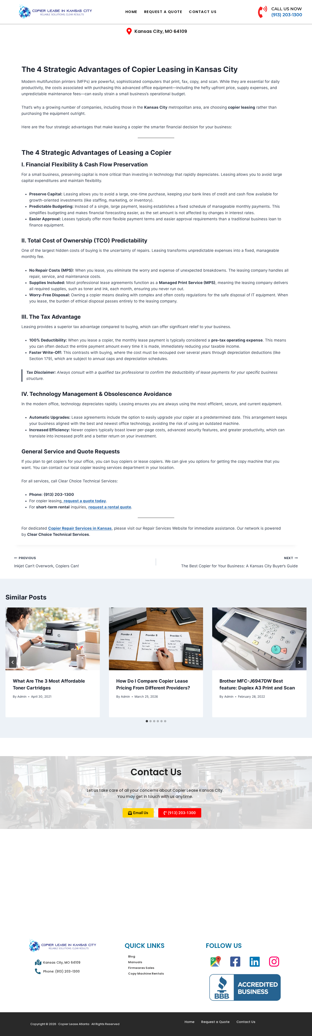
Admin (21, 696)
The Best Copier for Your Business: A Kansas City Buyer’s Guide (239, 562)
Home (131, 11)
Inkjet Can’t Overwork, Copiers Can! (47, 562)
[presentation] (52, 638)
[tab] (147, 721)
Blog (131, 956)
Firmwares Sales (141, 968)
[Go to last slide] (12, 662)
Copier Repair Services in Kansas (80, 528)
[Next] (299, 662)
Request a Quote (163, 11)
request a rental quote (109, 507)
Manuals (135, 962)
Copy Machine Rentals (146, 973)
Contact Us (203, 11)
